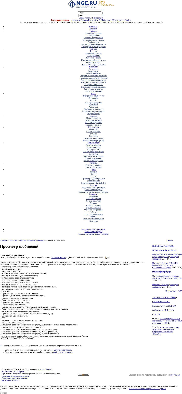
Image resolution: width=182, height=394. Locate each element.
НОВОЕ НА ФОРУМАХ (163, 246)
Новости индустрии (93, 123)
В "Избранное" (105, 20)
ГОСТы (93, 134)
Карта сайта (93, 20)
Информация (93, 127)
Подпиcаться (171, 291)
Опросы (93, 216)
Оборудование (93, 181)
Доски (93, 170)
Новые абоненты (93, 73)
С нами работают (93, 201)
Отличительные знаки (93, 214)
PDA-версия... (20, 371)
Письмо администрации (93, 219)
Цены (93, 94)
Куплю (93, 174)
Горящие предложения (93, 38)
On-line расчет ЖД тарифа (163, 310)
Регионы (93, 163)
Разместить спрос (93, 62)
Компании (93, 67)
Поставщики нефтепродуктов (93, 44)
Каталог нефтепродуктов (93, 140)
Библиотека (93, 129)
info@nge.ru (175, 375)
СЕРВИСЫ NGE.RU (161, 302)
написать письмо (59, 258)
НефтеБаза (93, 26)
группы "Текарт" (45, 369)
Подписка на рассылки (93, 138)
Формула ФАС (93, 149)
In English (127, 20)
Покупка (93, 49)
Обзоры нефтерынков (93, 210)
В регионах (93, 98)
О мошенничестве (93, 199)
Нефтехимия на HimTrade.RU (93, 183)
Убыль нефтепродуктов (93, 161)
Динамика (93, 105)
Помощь (84, 20)
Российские (93, 69)
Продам (93, 172)
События (93, 212)
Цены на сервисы (93, 207)
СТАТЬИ (156, 314)
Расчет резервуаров (93, 158)
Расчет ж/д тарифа (93, 145)
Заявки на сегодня (93, 58)
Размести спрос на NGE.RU (164, 306)
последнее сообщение (162, 267)
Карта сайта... (7, 371)
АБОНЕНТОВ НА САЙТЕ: (164, 298)
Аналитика (93, 107)
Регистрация (97, 18)
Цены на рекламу (93, 205)
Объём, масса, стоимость (93, 152)
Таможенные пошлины (93, 109)
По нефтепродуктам (93, 102)
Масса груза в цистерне (94, 156)
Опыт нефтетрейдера (93, 190)
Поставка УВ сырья (160, 285)
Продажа (93, 31)
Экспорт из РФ (93, 35)
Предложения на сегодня (93, 40)
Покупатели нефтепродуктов (93, 60)
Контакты (76, 20)
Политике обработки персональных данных (147, 389)
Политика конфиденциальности (15, 376)
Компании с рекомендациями (93, 87)
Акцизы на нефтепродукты (93, 111)
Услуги (93, 176)
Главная (3, 240)
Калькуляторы (94, 143)
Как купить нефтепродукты (93, 64)
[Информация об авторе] (107, 258)
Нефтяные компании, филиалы (93, 76)
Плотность (93, 154)
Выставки (93, 136)
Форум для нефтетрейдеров (93, 187)
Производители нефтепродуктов (93, 78)
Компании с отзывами (93, 89)
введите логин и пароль (62, 350)
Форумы (93, 185)
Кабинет (93, 29)
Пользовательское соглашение (14, 378)
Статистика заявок (93, 167)
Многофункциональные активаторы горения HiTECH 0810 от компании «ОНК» (167, 321)
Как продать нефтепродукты (93, 47)
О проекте (93, 194)
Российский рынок (93, 33)
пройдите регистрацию (63, 352)
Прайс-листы (93, 42)
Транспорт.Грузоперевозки (93, 178)
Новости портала (93, 118)
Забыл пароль (85, 18)
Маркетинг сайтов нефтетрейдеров (93, 192)
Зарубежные (93, 71)
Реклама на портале (60, 20)
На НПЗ (93, 100)
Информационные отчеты (93, 96)
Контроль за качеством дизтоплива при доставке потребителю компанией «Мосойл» (165, 330)
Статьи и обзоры (93, 132)
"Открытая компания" (93, 85)
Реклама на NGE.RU (10, 380)
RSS (180, 291)
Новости (93, 116)
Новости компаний (93, 120)
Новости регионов (93, 125)
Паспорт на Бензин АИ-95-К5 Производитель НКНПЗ (165, 264)
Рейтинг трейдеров (93, 91)
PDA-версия (117, 20)
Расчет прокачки (94, 147)
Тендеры (93, 51)
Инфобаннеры (93, 114)
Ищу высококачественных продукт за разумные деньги (167, 255)
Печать (170, 240)
